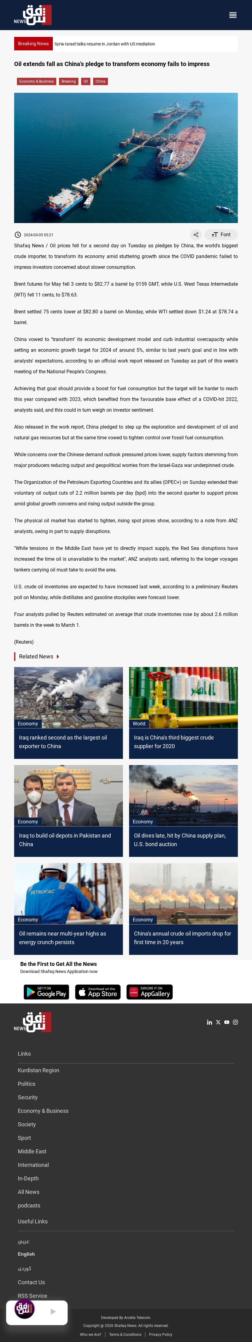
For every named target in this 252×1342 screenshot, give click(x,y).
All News (28, 1192)
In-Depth (28, 1178)
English (26, 1255)
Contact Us (31, 1282)
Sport (24, 1138)
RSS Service (32, 1296)
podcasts (29, 1205)
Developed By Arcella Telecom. (126, 1318)
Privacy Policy (160, 1334)
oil (86, 81)
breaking (68, 81)
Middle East (32, 1151)
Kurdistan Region (38, 1070)
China (100, 81)
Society (27, 1124)
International (33, 1165)
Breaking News (33, 43)
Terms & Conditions (125, 1334)
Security (28, 1097)
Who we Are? (90, 1334)
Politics (26, 1084)
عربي (24, 1242)
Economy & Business (36, 81)
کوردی (24, 1269)
